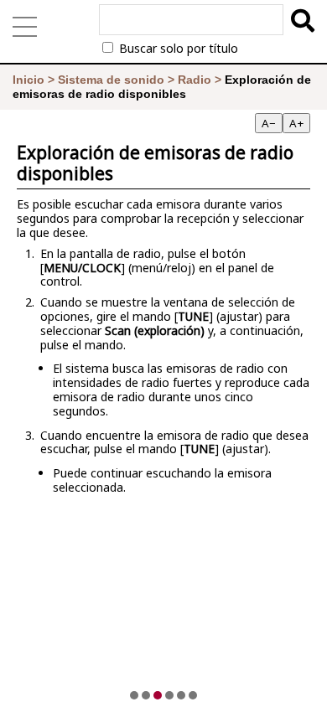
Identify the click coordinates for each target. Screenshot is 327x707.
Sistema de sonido (111, 79)
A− (269, 123)
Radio (194, 79)
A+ (296, 123)
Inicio (28, 79)
